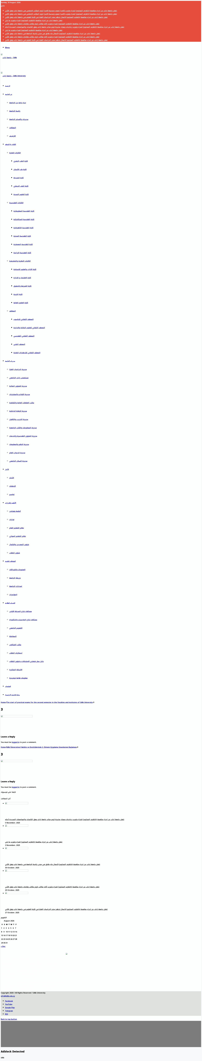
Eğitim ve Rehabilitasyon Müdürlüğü (49, 982)
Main (9, 970)
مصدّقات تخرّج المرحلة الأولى (20, 611)
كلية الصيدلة (18, 177)
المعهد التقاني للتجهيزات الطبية (26, 352)
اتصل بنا (52, 966)
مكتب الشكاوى (15, 644)
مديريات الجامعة (10, 361)
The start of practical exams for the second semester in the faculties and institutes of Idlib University (49, 702)
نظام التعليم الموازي (17, 536)
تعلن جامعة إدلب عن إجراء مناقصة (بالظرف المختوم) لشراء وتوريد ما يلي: (33, 20)
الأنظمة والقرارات (10, 503)
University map (29, 978)
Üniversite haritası (24, 989)
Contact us (61, 978)
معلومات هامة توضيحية (18, 678)
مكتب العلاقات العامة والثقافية (21, 402)
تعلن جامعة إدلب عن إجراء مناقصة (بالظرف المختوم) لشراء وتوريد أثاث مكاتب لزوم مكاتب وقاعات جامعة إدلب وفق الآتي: (52, 23)
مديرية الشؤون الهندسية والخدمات (23, 436)
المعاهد (12, 311)
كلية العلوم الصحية (21, 194)
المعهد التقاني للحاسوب (23, 319)
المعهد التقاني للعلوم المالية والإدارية (29, 327)
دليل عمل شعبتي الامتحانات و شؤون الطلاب (26, 661)
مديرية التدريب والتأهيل (18, 419)
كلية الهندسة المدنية (22, 236)
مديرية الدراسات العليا (18, 369)
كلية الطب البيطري (20, 186)
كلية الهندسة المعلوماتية (23, 211)
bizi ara (49, 989)
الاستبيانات (7, 966)
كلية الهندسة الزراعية (22, 252)
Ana (8, 982)
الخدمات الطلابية (10, 603)
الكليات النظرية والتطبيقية (20, 261)
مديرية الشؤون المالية (18, 386)
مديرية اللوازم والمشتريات (19, 394)
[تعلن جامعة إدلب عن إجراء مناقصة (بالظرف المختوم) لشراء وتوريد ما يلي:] (16, 826)
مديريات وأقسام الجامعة (18, 119)
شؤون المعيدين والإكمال (19, 544)
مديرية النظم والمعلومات (19, 444)
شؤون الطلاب (14, 553)
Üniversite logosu (49, 985)
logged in (15, 742)
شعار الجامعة (52, 963)
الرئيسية (7, 86)
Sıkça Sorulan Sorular (24, 985)
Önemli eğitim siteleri (25, 982)
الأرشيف (12, 136)
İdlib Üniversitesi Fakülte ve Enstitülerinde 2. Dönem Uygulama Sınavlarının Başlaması (41, 747)
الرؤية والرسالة (7, 963)
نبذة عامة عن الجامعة (17, 102)
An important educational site (29, 970)
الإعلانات (12, 486)
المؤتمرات (13, 594)
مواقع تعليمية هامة (21, 959)
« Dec (3, 946)
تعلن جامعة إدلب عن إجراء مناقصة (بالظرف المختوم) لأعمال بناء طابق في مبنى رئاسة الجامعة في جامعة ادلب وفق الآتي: (52, 33)
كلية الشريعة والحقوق (22, 286)
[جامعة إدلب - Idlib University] (10, 66)
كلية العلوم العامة (20, 302)
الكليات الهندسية (16, 202)
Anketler (8, 989)
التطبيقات (8, 686)
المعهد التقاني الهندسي (23, 336)
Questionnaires (8, 978)
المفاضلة (13, 636)
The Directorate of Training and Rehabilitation (61, 970)
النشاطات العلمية (10, 561)
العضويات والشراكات (17, 569)
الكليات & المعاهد (10, 144)
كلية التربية (17, 294)
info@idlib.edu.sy (8, 996)
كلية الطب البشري (20, 161)
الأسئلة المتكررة (15, 669)
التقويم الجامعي (15, 628)
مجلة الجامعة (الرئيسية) (12, 695)
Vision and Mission (8, 974)
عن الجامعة (8, 94)
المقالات (12, 127)
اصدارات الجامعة (15, 586)
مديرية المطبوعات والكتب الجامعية (23, 427)
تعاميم (11, 494)
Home (3, 702)
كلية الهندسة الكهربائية (23, 227)
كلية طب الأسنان (20, 169)
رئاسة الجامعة (14, 111)
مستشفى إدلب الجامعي (19, 377)
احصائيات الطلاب (15, 653)
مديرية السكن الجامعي (18, 461)
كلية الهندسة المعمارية (23, 244)
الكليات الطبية (15, 152)
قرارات (11, 519)
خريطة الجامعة (15, 578)
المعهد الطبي (19, 344)
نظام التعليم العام (16, 528)
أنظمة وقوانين (15, 511)
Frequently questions (29, 974)
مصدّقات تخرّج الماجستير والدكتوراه (23, 619)
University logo (61, 974)
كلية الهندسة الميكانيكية (23, 219)
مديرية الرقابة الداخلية (18, 411)
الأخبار (7, 469)
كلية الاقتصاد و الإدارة (22, 277)
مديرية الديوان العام (17, 452)
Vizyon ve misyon (8, 985)
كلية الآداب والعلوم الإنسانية (24, 269)
